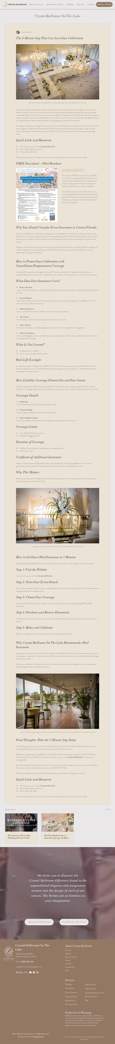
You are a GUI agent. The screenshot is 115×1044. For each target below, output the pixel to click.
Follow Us (21, 972)
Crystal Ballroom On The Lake (32, 947)
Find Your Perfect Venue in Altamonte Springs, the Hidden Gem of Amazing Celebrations (57, 836)
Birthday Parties (70, 1000)
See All (108, 809)
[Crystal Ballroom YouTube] (30, 972)
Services (69, 980)
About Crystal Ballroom (78, 946)
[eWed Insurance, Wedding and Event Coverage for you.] (21, 822)
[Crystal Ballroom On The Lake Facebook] (34, 972)
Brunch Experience (71, 992)
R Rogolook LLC (38, 1037)
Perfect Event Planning (78, 1012)
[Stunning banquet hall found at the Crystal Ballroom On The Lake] (57, 822)
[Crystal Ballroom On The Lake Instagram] (37, 972)
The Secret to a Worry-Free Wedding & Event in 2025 (19, 836)
